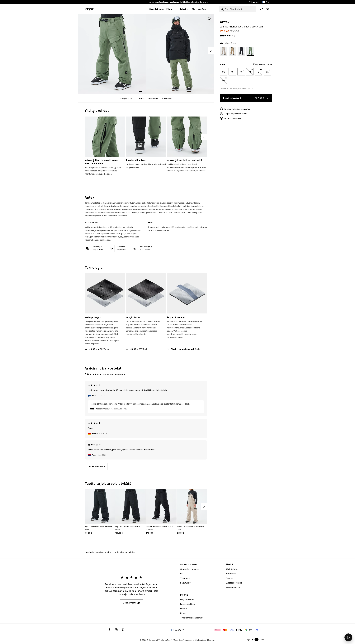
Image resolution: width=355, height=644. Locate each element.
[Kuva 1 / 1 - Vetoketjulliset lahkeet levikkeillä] (187, 137)
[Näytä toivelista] (261, 9)
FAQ (182, 573)
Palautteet (167, 98)
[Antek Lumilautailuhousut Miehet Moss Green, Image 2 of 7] (180, 54)
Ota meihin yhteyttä (189, 569)
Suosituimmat (156, 9)
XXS (223, 71)
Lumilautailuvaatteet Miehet (98, 552)
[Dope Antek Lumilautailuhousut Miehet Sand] (223, 51)
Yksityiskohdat (126, 98)
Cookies (229, 578)
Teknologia (153, 98)
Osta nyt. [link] (204, 2)
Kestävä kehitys (187, 604)
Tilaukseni (253, 2)
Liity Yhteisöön (187, 599)
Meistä (183, 608)
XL (268, 71)
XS (232, 71)
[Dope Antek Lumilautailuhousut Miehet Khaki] (232, 51)
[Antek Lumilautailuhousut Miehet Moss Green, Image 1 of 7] (112, 54)
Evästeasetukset (234, 582)
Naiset (182, 9)
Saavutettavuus (233, 587)
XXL (224, 80)
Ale (193, 9)
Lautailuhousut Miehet (124, 552)
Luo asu (202, 9)
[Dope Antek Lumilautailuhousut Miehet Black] (241, 51)
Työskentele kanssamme (192, 617)
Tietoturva (231, 573)
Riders (183, 613)
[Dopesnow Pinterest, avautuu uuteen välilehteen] (123, 630)
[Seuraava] (204, 137)
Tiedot (140, 98)
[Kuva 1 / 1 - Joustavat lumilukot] (146, 137)
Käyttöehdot (232, 569)
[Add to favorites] (209, 19)
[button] (255, 639)
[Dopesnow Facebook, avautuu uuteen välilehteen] (109, 630)
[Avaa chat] (348, 637)
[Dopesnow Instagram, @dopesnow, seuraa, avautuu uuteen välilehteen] (116, 630)
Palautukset (185, 582)
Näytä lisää (98, 249)
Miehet (169, 9)
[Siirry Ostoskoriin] (267, 9)
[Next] (211, 50)
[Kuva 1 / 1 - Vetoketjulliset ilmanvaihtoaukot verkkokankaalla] (105, 137)
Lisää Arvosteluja (96, 466)
